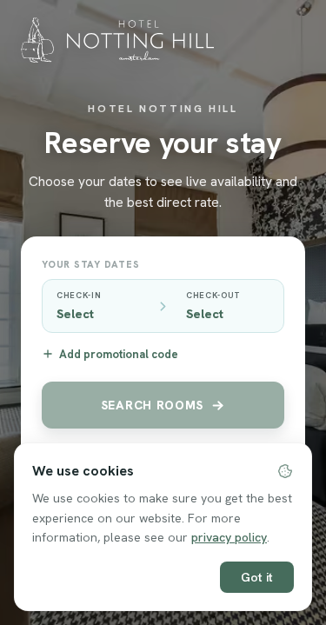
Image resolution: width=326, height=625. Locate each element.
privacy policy (229, 537)
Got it (257, 577)
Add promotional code (118, 354)
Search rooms (152, 405)
